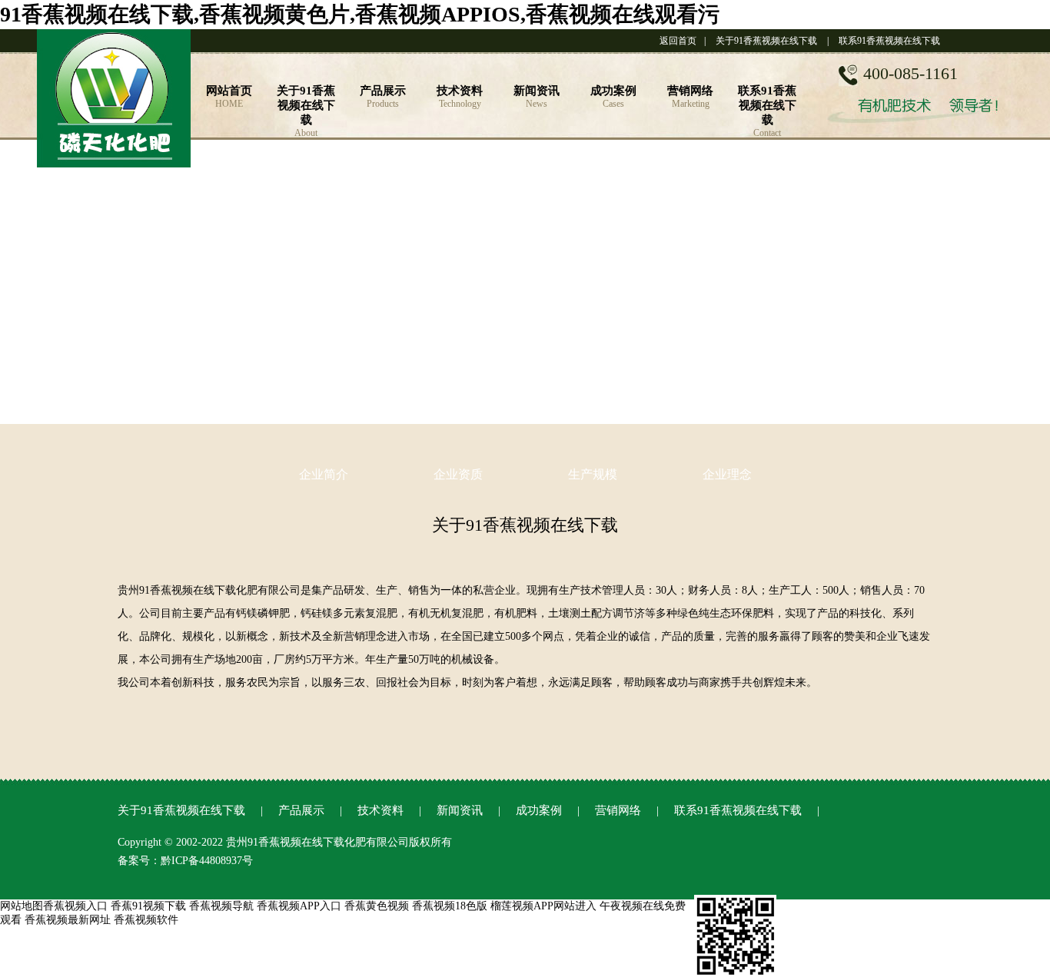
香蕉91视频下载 (148, 906)
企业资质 (458, 474)
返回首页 (678, 40)
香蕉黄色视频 (376, 906)
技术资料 (380, 810)
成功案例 (539, 810)
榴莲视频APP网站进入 (543, 906)
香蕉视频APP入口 (299, 906)
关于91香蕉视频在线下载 (766, 40)
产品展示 (301, 810)
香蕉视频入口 (75, 906)
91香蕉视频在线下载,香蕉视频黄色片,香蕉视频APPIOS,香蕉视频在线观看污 (359, 14)
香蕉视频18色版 (449, 906)
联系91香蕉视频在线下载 (889, 40)
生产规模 (592, 474)
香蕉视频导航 (221, 906)
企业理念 (727, 474)
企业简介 (323, 474)
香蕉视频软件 (146, 920)
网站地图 (21, 906)
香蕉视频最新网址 (68, 920)
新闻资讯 (460, 810)
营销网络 (618, 810)
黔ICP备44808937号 (207, 860)
